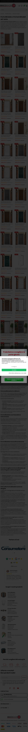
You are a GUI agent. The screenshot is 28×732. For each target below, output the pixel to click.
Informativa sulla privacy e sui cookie (17, 373)
